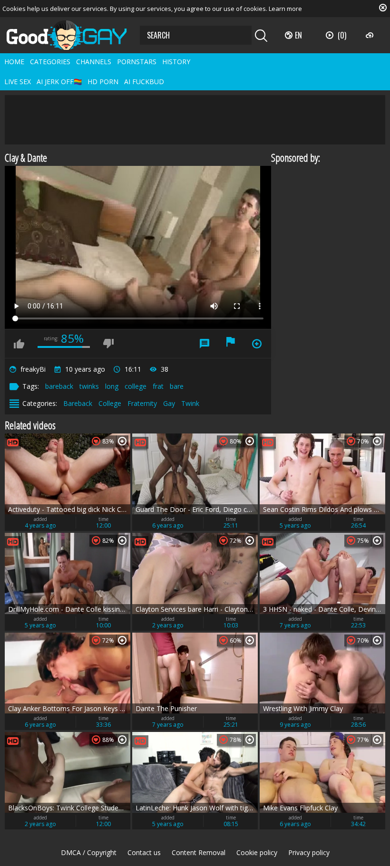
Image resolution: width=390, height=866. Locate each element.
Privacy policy (309, 852)
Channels (93, 61)
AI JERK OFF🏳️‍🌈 (59, 81)
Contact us (144, 852)
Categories (50, 61)
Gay (169, 403)
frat (158, 386)
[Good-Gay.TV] (72, 35)
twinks (89, 386)
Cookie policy (256, 852)
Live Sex (17, 81)
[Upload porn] (370, 35)
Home (14, 61)
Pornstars (136, 61)
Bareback (77, 403)
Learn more (285, 8)
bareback (59, 386)
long (111, 386)
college (135, 386)
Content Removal (198, 852)
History (176, 61)
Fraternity (142, 403)
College (109, 403)
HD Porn (103, 81)
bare (177, 386)
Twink (190, 403)
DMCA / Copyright (89, 852)
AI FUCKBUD (144, 81)
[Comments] (204, 343)
